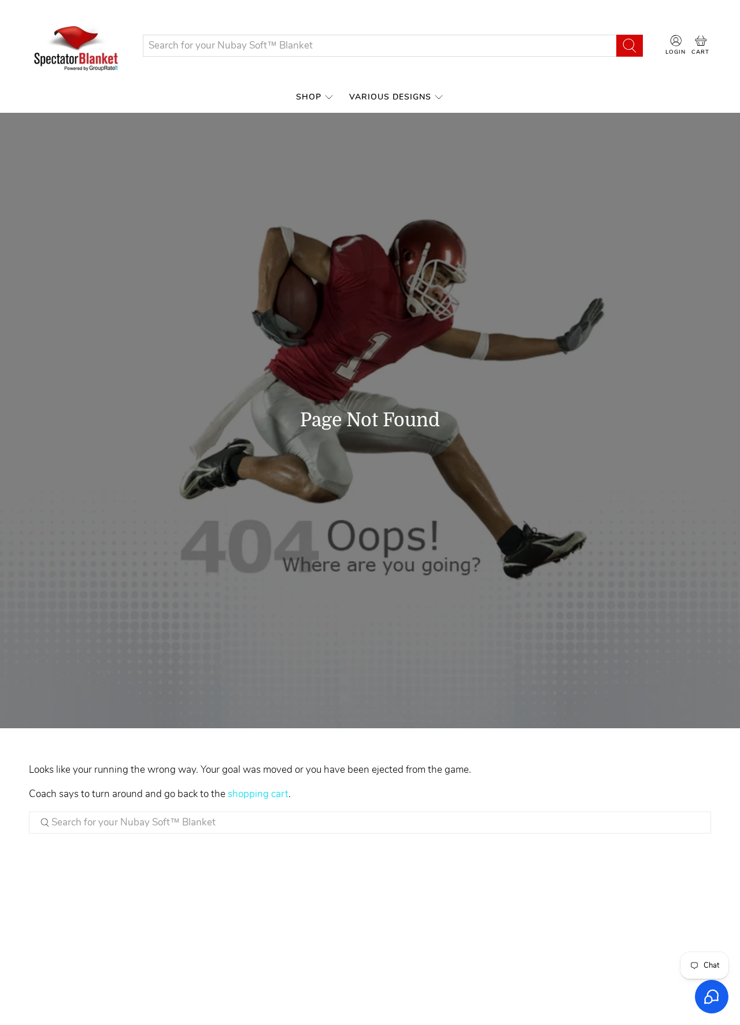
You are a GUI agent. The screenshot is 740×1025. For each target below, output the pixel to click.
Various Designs (390, 96)
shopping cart (258, 794)
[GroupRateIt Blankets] (77, 45)
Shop (308, 96)
